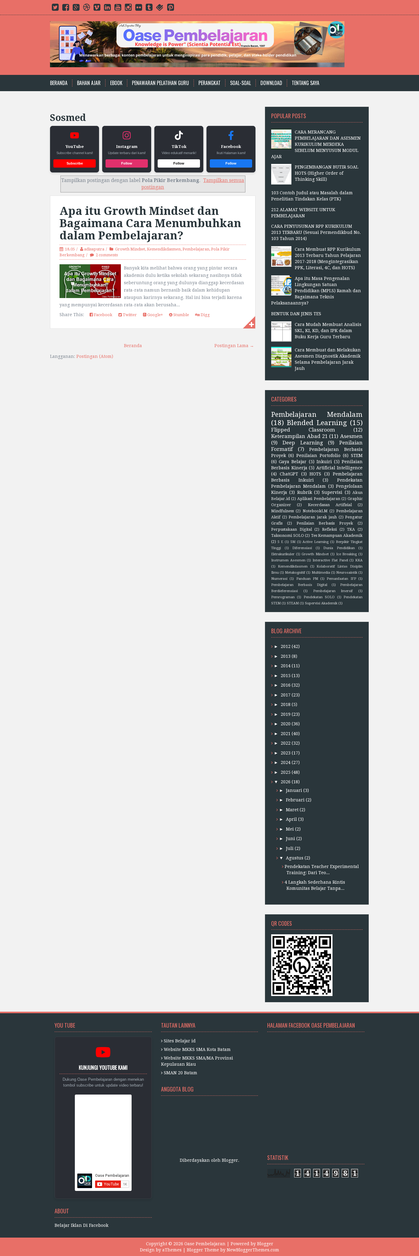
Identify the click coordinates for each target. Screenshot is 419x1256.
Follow (126, 163)
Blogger (230, 1160)
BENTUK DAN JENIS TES (296, 313)
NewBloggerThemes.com (253, 1249)
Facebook (102, 314)
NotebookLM (315, 511)
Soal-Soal (240, 83)
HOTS (315, 473)
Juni (290, 838)
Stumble (180, 314)
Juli (290, 848)
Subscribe (75, 163)
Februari (295, 799)
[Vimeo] (97, 8)
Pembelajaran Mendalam (317, 414)
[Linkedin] (107, 8)
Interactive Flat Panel (330, 560)
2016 (285, 685)
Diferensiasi (302, 548)
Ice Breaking (346, 554)
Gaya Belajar (292, 461)
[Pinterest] (170, 8)
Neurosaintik (346, 573)
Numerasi (279, 579)
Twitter (129, 314)
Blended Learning (317, 423)
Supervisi (332, 492)
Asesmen (351, 436)
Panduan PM (307, 579)
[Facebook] (65, 8)
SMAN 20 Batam (180, 1072)
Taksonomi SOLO (287, 535)
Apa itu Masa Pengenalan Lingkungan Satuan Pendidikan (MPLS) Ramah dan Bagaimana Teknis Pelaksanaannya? (316, 290)
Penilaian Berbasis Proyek (325, 523)
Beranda (58, 83)
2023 (285, 752)
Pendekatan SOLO (319, 597)
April (291, 819)
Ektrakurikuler (282, 554)
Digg (205, 314)
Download (271, 83)
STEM (357, 455)
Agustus (294, 857)
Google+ (154, 314)
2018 (285, 704)
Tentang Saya (305, 83)
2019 (285, 714)
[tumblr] (149, 8)
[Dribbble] (86, 8)
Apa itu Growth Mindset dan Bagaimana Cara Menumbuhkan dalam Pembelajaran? (150, 223)
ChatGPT (289, 473)
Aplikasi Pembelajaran (318, 498)
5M (292, 542)
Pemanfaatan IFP (341, 579)
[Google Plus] (76, 8)
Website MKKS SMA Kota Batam (197, 1049)
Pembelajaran (196, 249)
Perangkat (209, 83)
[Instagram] (128, 8)
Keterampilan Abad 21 (299, 436)
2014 (285, 665)
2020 (285, 723)
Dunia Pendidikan (339, 548)
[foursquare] (159, 8)
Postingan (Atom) (94, 356)
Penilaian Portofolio (318, 455)
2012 (285, 646)
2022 (285, 743)
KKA (359, 560)
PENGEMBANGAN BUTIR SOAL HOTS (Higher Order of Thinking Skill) (326, 173)
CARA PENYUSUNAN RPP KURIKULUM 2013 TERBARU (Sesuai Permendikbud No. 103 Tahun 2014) (316, 232)
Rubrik (304, 492)
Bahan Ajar (89, 83)
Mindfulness (282, 511)
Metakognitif (295, 573)
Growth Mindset (130, 249)
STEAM (293, 603)
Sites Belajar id (180, 1040)
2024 (285, 762)
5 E (280, 542)
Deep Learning (303, 443)
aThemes (172, 1249)
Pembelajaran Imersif (333, 591)
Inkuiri (324, 461)
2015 (285, 675)
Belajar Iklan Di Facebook (81, 1225)
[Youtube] (117, 8)
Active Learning (315, 542)
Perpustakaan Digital (291, 529)
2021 (285, 733)
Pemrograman (283, 597)
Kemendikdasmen (164, 249)
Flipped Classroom (303, 430)
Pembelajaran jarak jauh (313, 517)
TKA (351, 529)
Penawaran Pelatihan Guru (160, 83)
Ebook (116, 83)
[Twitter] (55, 8)
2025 (285, 772)
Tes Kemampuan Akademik (337, 535)
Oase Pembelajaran (204, 1243)
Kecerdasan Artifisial (330, 504)
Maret (292, 809)
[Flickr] (138, 8)
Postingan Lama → (234, 345)
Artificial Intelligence (339, 467)
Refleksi (329, 529)
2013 (285, 656)
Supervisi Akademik (321, 603)
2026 (285, 781)
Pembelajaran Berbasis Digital (299, 585)
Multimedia (321, 573)
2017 (285, 694)
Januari (294, 790)
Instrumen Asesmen (288, 560)
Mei (290, 829)
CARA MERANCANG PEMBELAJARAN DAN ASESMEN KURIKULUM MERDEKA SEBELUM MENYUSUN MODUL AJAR (316, 144)
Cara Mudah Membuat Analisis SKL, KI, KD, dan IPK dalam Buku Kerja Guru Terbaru (328, 330)
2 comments (107, 255)
